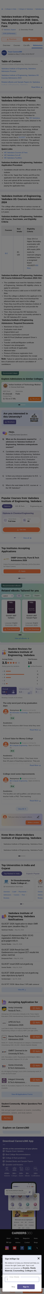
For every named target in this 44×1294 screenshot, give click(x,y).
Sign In (26, 1287)
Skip (13, 1287)
